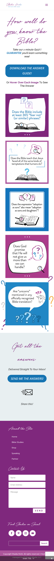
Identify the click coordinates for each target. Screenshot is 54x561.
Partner (15, 459)
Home (14, 437)
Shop (14, 448)
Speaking (16, 453)
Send (39, 511)
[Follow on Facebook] (12, 533)
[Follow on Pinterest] (19, 533)
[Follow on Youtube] (33, 533)
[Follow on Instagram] (26, 533)
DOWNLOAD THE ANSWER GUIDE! (27, 70)
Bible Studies (18, 442)
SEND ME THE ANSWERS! (27, 378)
